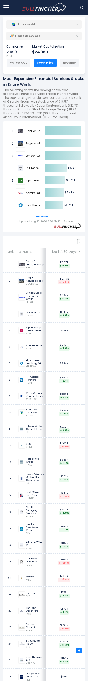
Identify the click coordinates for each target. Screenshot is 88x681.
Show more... (44, 216)
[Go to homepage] (44, 7)
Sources (69, 221)
